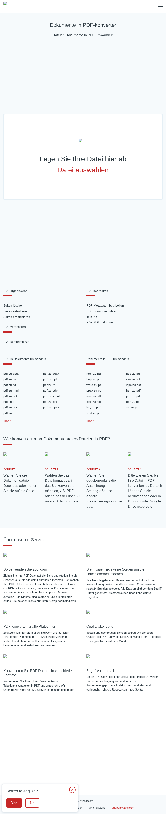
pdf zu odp (50, 390)
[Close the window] (72, 790)
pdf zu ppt (50, 379)
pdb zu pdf (133, 396)
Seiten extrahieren (16, 311)
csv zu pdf (133, 379)
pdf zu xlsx (50, 401)
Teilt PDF (92, 316)
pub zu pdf (133, 373)
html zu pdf (94, 373)
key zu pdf (93, 407)
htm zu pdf (133, 390)
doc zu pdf (133, 401)
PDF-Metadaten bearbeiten (105, 305)
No (32, 803)
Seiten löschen (13, 305)
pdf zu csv (10, 379)
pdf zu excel (51, 396)
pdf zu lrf (9, 401)
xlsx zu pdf (93, 401)
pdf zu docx (51, 373)
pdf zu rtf (49, 385)
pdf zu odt (10, 396)
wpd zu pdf (93, 413)
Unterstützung (97, 807)
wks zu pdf (93, 396)
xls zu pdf (132, 407)
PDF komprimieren (16, 341)
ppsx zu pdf (94, 390)
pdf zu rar (10, 413)
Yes (14, 803)
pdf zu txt (9, 385)
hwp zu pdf (93, 379)
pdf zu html (11, 390)
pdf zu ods (10, 407)
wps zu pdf (133, 385)
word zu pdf (94, 385)
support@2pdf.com (123, 807)
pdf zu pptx (11, 373)
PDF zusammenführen (101, 311)
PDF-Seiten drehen (99, 322)
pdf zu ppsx (51, 407)
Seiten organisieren (16, 316)
